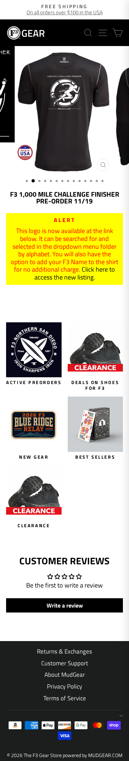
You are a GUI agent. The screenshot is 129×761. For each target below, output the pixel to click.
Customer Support (64, 663)
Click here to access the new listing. (74, 273)
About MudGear (64, 674)
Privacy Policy (64, 686)
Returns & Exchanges (64, 651)
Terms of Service (64, 698)
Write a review (65, 605)
